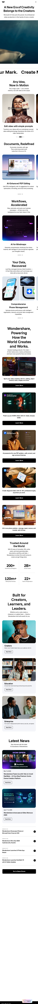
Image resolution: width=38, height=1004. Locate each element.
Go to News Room (19, 871)
